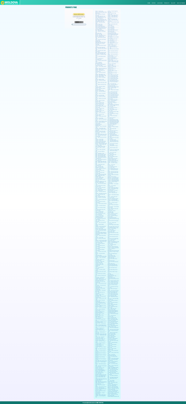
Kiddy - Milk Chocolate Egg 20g (101, 381)
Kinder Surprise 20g (98, 217)
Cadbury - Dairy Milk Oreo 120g (113, 241)
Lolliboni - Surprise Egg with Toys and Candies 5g (113, 362)
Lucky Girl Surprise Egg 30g (113, 310)
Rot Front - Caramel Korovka (113, 246)
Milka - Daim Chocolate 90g (100, 155)
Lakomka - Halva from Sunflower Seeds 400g (99, 264)
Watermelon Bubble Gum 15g (100, 181)
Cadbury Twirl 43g (111, 257)
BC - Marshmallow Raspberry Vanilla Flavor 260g (100, 65)
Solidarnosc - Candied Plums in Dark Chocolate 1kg (101, 321)
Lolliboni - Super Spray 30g (112, 16)
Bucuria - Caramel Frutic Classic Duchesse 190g (99, 103)
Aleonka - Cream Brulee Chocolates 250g (112, 229)
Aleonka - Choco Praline (112, 176)
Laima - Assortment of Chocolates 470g (99, 59)
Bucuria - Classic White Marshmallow (99, 316)
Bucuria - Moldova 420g (99, 79)
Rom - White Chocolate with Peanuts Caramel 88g (112, 333)
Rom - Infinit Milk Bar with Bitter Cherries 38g (112, 41)
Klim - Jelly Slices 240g (112, 139)
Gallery (173, 3)
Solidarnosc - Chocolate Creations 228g (112, 67)
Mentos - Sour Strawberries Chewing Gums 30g (100, 371)
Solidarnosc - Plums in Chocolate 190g (112, 125)
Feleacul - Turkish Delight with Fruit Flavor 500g (100, 145)
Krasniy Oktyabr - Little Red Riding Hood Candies (112, 191)
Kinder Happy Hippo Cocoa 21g (113, 226)
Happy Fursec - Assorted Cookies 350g (112, 103)
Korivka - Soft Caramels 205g (100, 229)
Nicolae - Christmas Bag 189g (100, 374)
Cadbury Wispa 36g (111, 263)
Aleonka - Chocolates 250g (112, 199)
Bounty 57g (97, 13)
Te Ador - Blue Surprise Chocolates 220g (99, 345)
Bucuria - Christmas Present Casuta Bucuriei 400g (113, 85)
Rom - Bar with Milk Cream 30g (100, 134)
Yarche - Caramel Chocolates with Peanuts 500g (113, 395)
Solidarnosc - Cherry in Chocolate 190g (112, 69)
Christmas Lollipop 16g (112, 159)
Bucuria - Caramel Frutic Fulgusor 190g (99, 115)
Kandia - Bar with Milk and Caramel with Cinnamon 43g (113, 293)
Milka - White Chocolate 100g (100, 52)
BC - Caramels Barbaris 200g (113, 119)
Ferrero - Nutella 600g (99, 177)
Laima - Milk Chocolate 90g (112, 99)
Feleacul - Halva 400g (99, 140)
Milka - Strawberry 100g (99, 153)
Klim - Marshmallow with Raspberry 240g (112, 155)
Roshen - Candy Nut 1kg (112, 161)
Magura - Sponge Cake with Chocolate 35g (112, 59)
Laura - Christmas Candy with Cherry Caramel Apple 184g (113, 77)
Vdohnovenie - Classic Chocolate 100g (112, 211)
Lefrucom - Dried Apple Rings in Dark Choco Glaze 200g (113, 391)
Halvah (96, 225)
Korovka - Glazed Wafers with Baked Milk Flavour (113, 189)
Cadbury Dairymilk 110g (112, 275)
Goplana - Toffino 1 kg (112, 65)
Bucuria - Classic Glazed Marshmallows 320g (112, 101)
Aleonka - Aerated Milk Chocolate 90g (112, 186)
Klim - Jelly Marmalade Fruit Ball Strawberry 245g (113, 133)
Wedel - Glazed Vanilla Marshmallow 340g (112, 337)
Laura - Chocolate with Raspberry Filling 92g (99, 212)
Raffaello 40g (97, 125)
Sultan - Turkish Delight (99, 224)
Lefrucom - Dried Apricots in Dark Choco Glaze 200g (113, 385)
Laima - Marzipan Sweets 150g (113, 280)
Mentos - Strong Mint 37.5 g (100, 35)
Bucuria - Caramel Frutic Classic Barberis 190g (99, 105)
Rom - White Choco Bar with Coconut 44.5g (113, 43)
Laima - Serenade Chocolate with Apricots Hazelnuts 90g (113, 96)
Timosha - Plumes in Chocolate (113, 247)
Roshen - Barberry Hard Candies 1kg (112, 88)
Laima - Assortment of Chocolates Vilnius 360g (112, 32)
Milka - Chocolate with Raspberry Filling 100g (99, 167)
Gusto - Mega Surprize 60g (100, 146)
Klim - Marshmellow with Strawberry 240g (112, 153)
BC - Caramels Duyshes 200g (113, 122)
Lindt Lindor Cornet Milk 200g (113, 238)
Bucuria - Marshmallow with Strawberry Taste (112, 305)
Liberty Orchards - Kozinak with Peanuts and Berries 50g (113, 393)
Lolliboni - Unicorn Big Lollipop (113, 358)
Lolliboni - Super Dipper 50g (113, 15)
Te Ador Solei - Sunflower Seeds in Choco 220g (99, 337)
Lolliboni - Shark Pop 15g (112, 368)
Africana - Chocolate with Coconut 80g (99, 173)
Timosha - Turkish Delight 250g (113, 180)
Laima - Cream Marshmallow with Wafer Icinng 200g (113, 320)
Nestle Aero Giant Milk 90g (112, 264)
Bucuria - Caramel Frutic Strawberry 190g (99, 109)
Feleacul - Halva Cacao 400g (100, 141)
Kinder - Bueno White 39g (100, 26)
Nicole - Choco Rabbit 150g (100, 375)
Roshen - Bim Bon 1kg (99, 69)
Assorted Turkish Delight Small (113, 86)
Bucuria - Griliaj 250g (99, 118)
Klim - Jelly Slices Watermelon (113, 140)
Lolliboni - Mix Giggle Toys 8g (113, 367)
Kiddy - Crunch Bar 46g (112, 83)
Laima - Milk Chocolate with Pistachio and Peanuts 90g (112, 92)
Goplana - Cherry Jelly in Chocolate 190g (99, 295)
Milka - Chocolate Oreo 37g (100, 196)
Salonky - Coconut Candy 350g (100, 256)
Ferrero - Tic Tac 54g (99, 237)
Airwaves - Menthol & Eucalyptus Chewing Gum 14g (100, 19)
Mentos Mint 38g (98, 33)
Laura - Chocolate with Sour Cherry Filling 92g (100, 214)
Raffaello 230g (98, 41)
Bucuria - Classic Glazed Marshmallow (99, 314)
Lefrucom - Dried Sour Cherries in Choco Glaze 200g (113, 389)
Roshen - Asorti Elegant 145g (100, 75)
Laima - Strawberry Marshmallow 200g (111, 28)
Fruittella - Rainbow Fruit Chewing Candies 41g (99, 328)
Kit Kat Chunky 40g (111, 260)
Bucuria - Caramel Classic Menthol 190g (100, 101)
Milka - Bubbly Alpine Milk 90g (100, 161)
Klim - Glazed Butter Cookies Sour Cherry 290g (113, 144)
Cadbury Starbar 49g (111, 255)
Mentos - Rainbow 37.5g (99, 36)
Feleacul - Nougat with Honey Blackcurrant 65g (100, 306)
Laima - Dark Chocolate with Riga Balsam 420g (113, 30)
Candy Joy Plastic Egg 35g (100, 47)
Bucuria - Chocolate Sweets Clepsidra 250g (100, 87)
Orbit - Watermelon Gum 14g (100, 17)
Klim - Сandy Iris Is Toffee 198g (113, 149)
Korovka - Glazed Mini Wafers (113, 187)
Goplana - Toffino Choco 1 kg (113, 60)
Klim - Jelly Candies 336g (112, 134)
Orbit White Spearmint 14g (100, 16)
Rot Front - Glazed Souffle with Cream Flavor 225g (100, 242)
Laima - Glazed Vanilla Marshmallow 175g (112, 240)
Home (148, 3)
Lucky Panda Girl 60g (111, 312)
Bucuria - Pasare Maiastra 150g (101, 121)
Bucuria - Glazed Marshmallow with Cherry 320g (100, 389)
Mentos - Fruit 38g (98, 34)
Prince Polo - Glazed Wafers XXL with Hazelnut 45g (113, 339)
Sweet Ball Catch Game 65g (100, 42)
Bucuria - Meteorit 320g (99, 76)
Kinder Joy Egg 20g (98, 25)
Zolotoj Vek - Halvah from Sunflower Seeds (99, 260)
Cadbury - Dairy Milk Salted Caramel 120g (112, 243)
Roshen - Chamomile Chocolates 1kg (111, 165)
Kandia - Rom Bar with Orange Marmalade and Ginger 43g (113, 291)
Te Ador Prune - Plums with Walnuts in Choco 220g (100, 339)
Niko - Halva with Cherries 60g (113, 329)
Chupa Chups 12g (98, 287)
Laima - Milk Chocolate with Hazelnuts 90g (112, 98)
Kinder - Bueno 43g (98, 24)
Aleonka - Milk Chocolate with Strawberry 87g (113, 209)
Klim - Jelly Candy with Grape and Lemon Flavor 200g (113, 370)
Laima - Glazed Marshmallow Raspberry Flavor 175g (113, 326)
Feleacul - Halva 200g (99, 139)
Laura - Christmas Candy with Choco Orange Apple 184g (113, 79)
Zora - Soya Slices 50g (99, 30)
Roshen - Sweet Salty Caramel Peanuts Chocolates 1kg (100, 387)
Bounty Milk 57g (110, 274)
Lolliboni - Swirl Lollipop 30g (100, 394)
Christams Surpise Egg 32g (112, 158)
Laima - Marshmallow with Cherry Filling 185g (112, 167)
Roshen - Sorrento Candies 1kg (101, 68)
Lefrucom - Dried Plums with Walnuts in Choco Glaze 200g (113, 387)
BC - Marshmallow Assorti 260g (113, 120)
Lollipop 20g (97, 265)
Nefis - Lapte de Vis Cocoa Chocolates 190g (112, 108)
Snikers (96, 266)
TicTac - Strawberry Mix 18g (100, 28)
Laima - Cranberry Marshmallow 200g (111, 26)
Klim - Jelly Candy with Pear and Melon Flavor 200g (113, 372)
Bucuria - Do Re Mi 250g (99, 95)
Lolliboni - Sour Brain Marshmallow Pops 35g (112, 355)
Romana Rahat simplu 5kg (100, 142)
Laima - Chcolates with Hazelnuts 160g (112, 316)
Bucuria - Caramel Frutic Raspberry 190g (99, 111)
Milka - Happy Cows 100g (99, 175)
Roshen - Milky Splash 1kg (100, 74)
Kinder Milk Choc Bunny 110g (113, 227)
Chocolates (97, 234)
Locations (160, 3)
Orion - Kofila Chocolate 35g (100, 189)
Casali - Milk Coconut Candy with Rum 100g (100, 186)
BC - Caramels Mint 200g (112, 123)
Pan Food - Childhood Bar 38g (100, 333)
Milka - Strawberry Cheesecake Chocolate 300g (100, 366)
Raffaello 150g (98, 176)
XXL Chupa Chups (98, 29)
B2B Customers (181, 3)
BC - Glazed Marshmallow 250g (113, 121)
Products (166, 3)
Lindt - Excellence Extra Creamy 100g (112, 245)
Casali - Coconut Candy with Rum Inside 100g (100, 188)
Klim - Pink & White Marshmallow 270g (111, 381)
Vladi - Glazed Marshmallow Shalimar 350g (113, 157)
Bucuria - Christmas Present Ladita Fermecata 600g (113, 214)
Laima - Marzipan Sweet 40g (113, 168)
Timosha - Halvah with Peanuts (113, 179)
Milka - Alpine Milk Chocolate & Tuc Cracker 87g (100, 160)
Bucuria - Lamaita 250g (99, 90)
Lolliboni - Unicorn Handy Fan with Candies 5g (113, 366)
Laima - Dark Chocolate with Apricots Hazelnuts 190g (113, 295)
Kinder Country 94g (98, 178)
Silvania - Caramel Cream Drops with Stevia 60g (112, 57)
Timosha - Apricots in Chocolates (111, 249)
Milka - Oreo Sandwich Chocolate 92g (99, 318)
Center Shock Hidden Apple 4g (100, 232)
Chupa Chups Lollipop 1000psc (100, 233)
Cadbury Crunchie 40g (112, 256)
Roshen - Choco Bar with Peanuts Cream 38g (99, 368)
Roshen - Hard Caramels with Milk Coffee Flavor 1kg (100, 280)
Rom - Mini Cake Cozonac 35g (113, 80)
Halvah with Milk (110, 212)
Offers (154, 3)
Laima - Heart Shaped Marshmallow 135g (111, 231)
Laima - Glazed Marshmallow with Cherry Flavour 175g (113, 322)
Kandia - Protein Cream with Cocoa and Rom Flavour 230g (113, 282)
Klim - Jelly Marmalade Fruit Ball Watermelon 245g (113, 131)
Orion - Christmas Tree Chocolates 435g (99, 373)
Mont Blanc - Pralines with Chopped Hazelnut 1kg (100, 278)
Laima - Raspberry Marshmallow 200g (98, 63)
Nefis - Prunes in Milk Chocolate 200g (111, 106)
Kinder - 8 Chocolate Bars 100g (101, 12)
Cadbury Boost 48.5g (111, 277)
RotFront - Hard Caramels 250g (101, 240)
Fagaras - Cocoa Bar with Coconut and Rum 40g (112, 45)
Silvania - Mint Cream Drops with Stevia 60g (113, 55)
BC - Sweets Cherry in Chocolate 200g (111, 118)
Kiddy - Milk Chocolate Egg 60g (113, 104)
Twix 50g (109, 273)
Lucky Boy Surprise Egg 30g (113, 311)
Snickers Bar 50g (98, 124)
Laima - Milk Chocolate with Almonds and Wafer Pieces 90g (113, 94)
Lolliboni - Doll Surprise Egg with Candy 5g (113, 360)
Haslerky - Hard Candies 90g (100, 226)
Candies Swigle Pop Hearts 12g (101, 378)
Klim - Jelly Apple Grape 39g (113, 377)
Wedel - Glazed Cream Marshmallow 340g (112, 335)
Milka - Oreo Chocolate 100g (100, 154)
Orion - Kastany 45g (99, 190)
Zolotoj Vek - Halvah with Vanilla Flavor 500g (99, 262)
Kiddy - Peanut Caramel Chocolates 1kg (99, 383)
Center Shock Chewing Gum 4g (100, 27)
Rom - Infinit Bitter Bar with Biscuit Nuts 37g (112, 39)
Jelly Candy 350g (98, 255)
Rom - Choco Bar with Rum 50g (101, 360)
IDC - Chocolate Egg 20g (99, 369)
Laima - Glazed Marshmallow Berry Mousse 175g (113, 324)
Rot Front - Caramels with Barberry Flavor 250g (100, 228)
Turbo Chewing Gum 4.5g (99, 302)
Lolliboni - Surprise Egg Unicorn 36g (112, 13)
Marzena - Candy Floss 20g (100, 131)
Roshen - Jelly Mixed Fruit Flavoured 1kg (100, 71)
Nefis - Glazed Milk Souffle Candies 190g (112, 110)
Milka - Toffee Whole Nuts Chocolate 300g (100, 165)
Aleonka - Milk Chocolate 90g (113, 171)
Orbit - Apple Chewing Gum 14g (101, 20)
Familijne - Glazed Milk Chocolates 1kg (112, 64)
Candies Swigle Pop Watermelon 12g (98, 380)
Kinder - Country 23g (99, 11)
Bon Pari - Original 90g (99, 182)
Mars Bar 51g (110, 276)
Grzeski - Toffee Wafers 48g (100, 128)
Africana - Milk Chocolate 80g (100, 174)
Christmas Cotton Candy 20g (113, 160)
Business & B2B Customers (79, 14)
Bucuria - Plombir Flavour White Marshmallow (99, 312)
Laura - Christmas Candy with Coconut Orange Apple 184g (113, 75)
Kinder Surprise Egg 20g (112, 217)
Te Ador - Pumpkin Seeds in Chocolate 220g (100, 343)
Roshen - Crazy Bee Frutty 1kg (100, 193)
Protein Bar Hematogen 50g (100, 53)
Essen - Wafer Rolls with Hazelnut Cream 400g (112, 309)
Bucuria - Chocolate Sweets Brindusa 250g (100, 89)
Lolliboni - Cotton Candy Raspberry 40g (112, 349)
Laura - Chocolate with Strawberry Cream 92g (99, 216)
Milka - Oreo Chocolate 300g (100, 156)
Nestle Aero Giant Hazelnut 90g (113, 250)
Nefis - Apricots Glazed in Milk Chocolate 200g (113, 112)
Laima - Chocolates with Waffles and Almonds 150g (112, 318)
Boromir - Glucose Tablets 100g (101, 143)
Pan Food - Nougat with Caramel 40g (112, 223)
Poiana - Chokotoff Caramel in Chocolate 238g (100, 169)
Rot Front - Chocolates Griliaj (113, 198)
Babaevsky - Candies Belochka (113, 177)
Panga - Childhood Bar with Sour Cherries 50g (112, 197)
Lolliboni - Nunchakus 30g (112, 19)
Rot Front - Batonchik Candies (113, 178)
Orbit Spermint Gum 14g (99, 21)
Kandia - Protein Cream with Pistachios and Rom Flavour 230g (113, 284)
